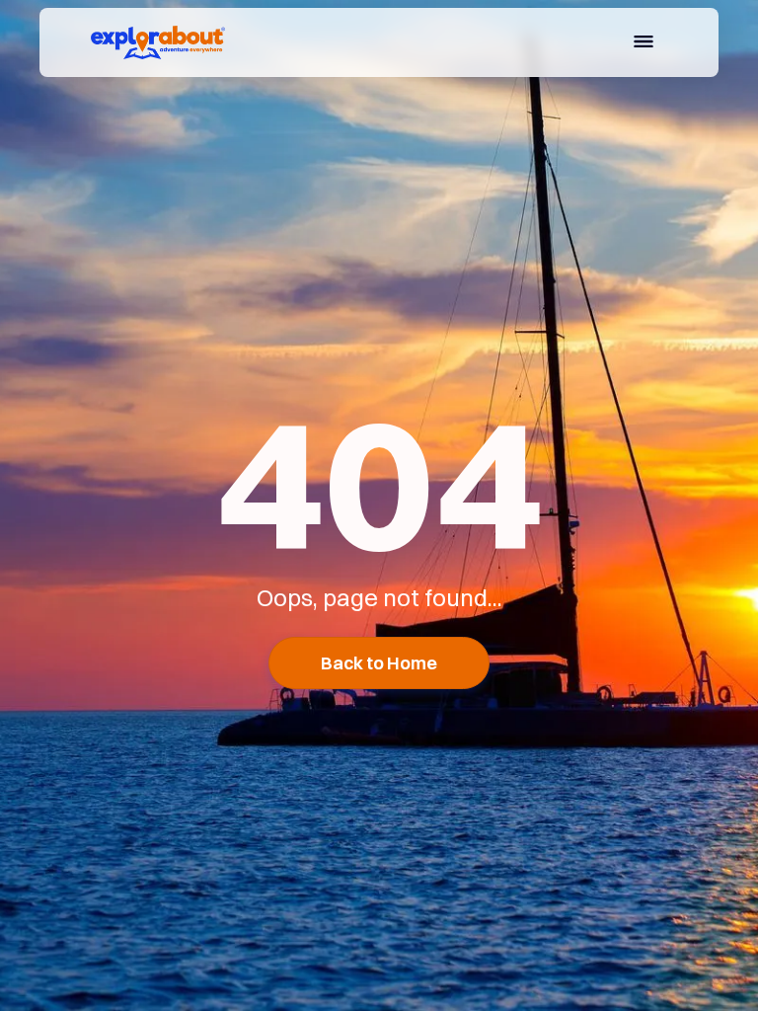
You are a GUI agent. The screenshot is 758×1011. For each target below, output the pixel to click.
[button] (643, 44)
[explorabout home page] (158, 42)
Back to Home (379, 663)
